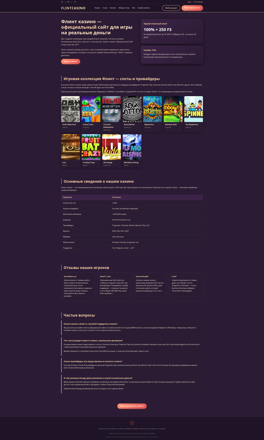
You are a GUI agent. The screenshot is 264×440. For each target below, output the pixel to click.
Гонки (105, 8)
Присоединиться (192, 8)
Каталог (113, 8)
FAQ (133, 8)
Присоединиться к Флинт (132, 406)
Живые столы (124, 8)
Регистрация (198, 2)
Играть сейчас (70, 61)
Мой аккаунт (171, 8)
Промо (97, 8)
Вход (189, 2)
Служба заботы (144, 8)
